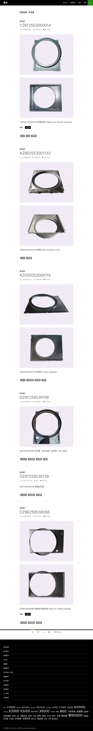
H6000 (18, 707)
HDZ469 (48, 707)
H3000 (24, 622)
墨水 (5, 2)
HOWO (55, 707)
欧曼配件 (6, 677)
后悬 (18, 716)
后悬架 (30, 716)
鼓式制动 (55, 719)
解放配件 (6, 668)
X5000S (34, 711)
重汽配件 (22, 21)
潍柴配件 (6, 655)
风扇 (44, 380)
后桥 (34, 716)
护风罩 (34, 136)
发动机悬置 (7, 716)
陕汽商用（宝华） (8, 672)
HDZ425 (40, 707)
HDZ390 (32, 707)
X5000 (25, 711)
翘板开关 (33, 719)
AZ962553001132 (35, 153)
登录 (79, 3)
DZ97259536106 (34, 397)
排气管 (49, 716)
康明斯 (5, 664)
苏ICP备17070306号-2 (10, 728)
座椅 (39, 716)
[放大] (70, 165)
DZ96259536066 (35, 512)
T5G (23, 136)
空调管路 (18, 719)
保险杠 (63, 711)
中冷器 (53, 712)
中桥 (57, 712)
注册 (85, 3)
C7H (23, 258)
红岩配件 (6, 698)
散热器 (64, 716)
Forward (38, 30)
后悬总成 (23, 716)
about (65, 3)
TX (28, 136)
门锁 (49, 719)
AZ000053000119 (35, 275)
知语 (19, 728)
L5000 (70, 707)
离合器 (5, 719)
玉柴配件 (6, 685)
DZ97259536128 (34, 476)
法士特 (5, 660)
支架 (58, 716)
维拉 (36, 481)
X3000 (24, 459)
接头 (54, 716)
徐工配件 (6, 681)
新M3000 (75, 715)
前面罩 (86, 712)
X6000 (44, 711)
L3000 (62, 707)
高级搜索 (72, 3)
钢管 (45, 719)
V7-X (23, 380)
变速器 (14, 716)
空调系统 (26, 718)
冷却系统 (30, 380)
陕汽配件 (22, 393)
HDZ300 (25, 707)
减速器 (80, 711)
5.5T (4, 707)
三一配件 (6, 693)
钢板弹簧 (40, 719)
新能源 (86, 716)
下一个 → (57, 632)
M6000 (5, 712)
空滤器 (11, 719)
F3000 (11, 707)
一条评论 (46, 157)
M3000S (79, 707)
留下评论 (47, 30)
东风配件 (6, 689)
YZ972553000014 (35, 25)
